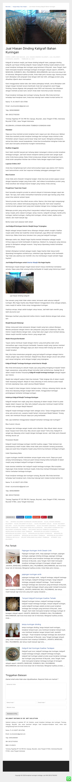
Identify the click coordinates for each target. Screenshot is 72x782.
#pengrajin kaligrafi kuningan (40, 533)
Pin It (44, 517)
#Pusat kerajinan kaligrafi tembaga (35, 537)
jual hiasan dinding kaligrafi (37, 57)
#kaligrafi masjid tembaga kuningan (43, 529)
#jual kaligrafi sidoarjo (46, 525)
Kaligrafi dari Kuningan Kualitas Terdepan (38, 648)
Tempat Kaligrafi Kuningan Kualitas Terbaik (39, 598)
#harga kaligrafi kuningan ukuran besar (26, 521)
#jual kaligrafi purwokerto (24, 525)
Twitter (29, 517)
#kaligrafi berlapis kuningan (31, 527)
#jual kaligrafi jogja (43, 523)
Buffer (50, 517)
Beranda (8, 6)
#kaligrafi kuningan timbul (16, 529)
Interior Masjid (32, 262)
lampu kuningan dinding (31, 624)
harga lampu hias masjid (20, 6)
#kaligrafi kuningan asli (53, 527)
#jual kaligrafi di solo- (23, 523)
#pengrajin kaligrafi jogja (16, 533)
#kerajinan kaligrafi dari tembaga (19, 531)
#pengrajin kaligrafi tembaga (33, 535)
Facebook (20, 517)
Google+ (37, 517)
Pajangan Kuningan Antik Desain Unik (37, 551)
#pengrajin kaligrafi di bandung (46, 531)
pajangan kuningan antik (31, 574)
